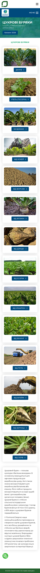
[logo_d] (5, 12)
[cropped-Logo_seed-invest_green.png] (5, 4)
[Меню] (37, 4)
